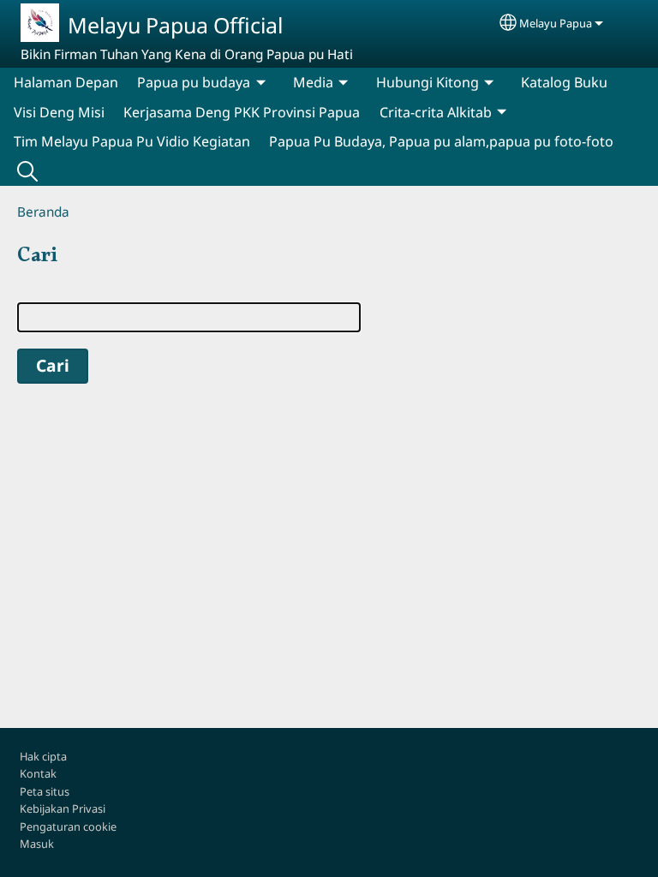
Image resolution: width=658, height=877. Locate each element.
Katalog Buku (564, 82)
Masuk (37, 843)
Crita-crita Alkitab (436, 112)
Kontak (38, 773)
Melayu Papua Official (175, 24)
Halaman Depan (66, 82)
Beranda (43, 212)
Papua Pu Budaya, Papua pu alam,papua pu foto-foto (441, 141)
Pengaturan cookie (68, 826)
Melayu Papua (555, 23)
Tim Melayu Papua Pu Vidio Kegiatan (132, 141)
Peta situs (44, 791)
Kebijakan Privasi (62, 808)
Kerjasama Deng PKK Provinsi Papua (241, 112)
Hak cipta (43, 756)
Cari (27, 171)
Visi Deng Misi (59, 112)
